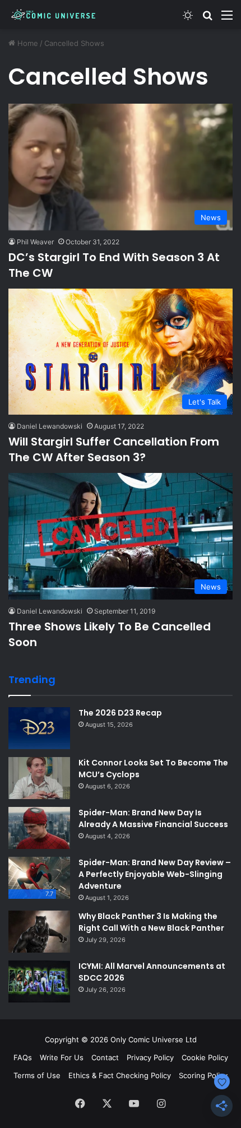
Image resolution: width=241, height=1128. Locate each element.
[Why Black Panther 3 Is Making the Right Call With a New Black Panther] (39, 932)
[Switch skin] (187, 18)
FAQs (22, 1057)
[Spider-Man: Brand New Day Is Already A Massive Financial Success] (39, 828)
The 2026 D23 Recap (120, 712)
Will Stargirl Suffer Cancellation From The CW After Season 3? (113, 449)
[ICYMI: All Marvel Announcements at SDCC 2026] (39, 981)
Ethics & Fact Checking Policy (119, 1075)
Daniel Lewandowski (49, 426)
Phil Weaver (35, 242)
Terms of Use (37, 1075)
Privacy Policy (150, 1057)
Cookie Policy (205, 1057)
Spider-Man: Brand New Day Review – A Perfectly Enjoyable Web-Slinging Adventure (154, 874)
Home (26, 43)
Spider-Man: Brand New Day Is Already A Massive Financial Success (153, 818)
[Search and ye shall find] (207, 18)
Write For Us (62, 1057)
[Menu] (227, 18)
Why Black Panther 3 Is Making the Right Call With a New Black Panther (151, 922)
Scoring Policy (203, 1075)
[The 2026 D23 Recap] (39, 728)
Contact (105, 1057)
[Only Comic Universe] (53, 14)
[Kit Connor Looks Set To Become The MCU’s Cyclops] (39, 778)
